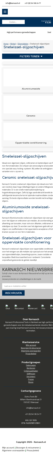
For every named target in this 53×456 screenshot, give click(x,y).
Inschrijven (13, 293)
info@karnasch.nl (13, 3)
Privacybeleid (33, 450)
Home (6, 43)
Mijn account (8, 447)
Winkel (13, 43)
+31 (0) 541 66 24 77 (33, 3)
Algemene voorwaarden (13, 450)
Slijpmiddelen (23, 43)
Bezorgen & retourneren (27, 447)
